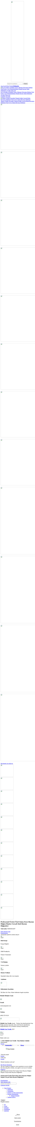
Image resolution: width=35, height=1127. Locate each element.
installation (7, 1109)
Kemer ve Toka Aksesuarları (15, 1092)
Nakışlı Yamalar (15, 1095)
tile (5, 1104)
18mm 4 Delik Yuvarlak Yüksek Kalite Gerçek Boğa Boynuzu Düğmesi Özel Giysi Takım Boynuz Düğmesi (17, 101)
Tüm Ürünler (9, 86)
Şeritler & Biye (11, 1097)
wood (5, 1106)
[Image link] (9, 1020)
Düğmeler (16, 86)
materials (6, 1110)
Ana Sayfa (3, 86)
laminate (6, 1107)
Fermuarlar (10, 1091)
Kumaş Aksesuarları (12, 1094)
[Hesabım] (29, 83)
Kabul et (3, 1069)
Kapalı (2, 1044)
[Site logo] (17, 81)
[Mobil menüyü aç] (5, 83)
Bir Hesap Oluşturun (6, 1065)
